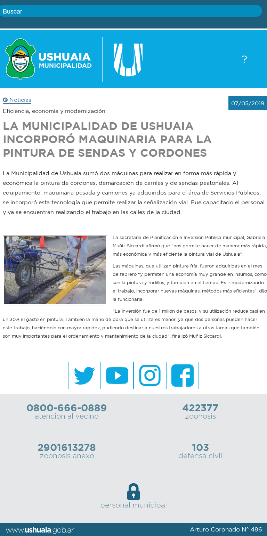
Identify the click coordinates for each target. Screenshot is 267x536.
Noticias (19, 100)
